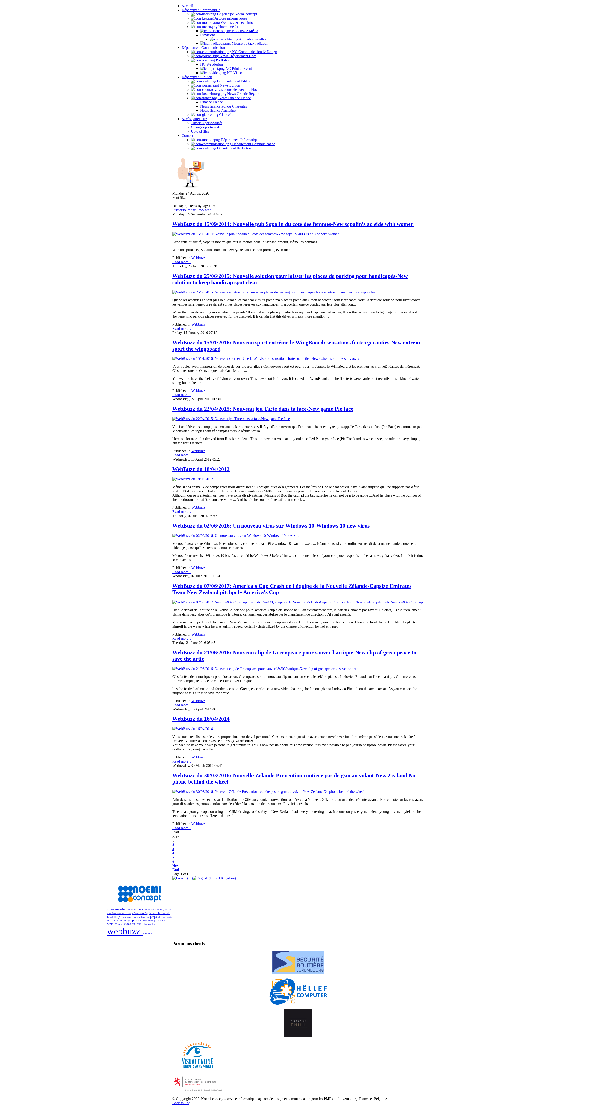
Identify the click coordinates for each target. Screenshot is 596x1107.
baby (162, 909)
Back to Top (181, 1103)
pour (165, 917)
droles (152, 913)
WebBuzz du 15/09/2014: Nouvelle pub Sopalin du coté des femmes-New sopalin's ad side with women (293, 224)
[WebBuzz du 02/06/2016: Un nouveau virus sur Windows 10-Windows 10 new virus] (236, 536)
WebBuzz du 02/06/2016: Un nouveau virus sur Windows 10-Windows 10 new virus (271, 526)
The (160, 920)
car (166, 909)
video (121, 924)
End (175, 870)
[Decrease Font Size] (174, 202)
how (123, 917)
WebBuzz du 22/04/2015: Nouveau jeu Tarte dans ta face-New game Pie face (262, 409)
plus (160, 917)
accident (111, 909)
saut (121, 920)
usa (163, 920)
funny (116, 917)
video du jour (133, 923)
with (150, 933)
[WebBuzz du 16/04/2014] (192, 729)
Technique (153, 920)
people (154, 917)
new (148, 917)
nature (142, 916)
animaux (148, 909)
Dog (147, 913)
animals (139, 909)
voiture (152, 924)
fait (168, 913)
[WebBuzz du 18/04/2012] (192, 479)
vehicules (112, 923)
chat (109, 913)
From (109, 917)
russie (116, 920)
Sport (134, 920)
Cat (169, 909)
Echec (159, 913)
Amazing (121, 909)
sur (146, 920)
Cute (136, 913)
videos (145, 923)
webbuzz (125, 931)
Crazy (130, 913)
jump (127, 917)
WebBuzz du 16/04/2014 (201, 719)
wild (145, 933)
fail (165, 913)
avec (157, 909)
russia (110, 920)
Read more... (181, 262)
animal (130, 909)
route (169, 917)
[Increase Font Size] (172, 202)
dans (142, 913)
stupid (141, 920)
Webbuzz (198, 258)
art (153, 909)
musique (134, 917)
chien (114, 913)
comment (121, 913)
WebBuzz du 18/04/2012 (201, 469)
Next (176, 866)
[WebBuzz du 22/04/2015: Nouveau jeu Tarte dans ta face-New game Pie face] (231, 419)
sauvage (127, 920)
